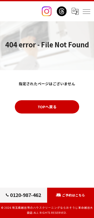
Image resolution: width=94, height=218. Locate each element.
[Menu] (86, 11)
